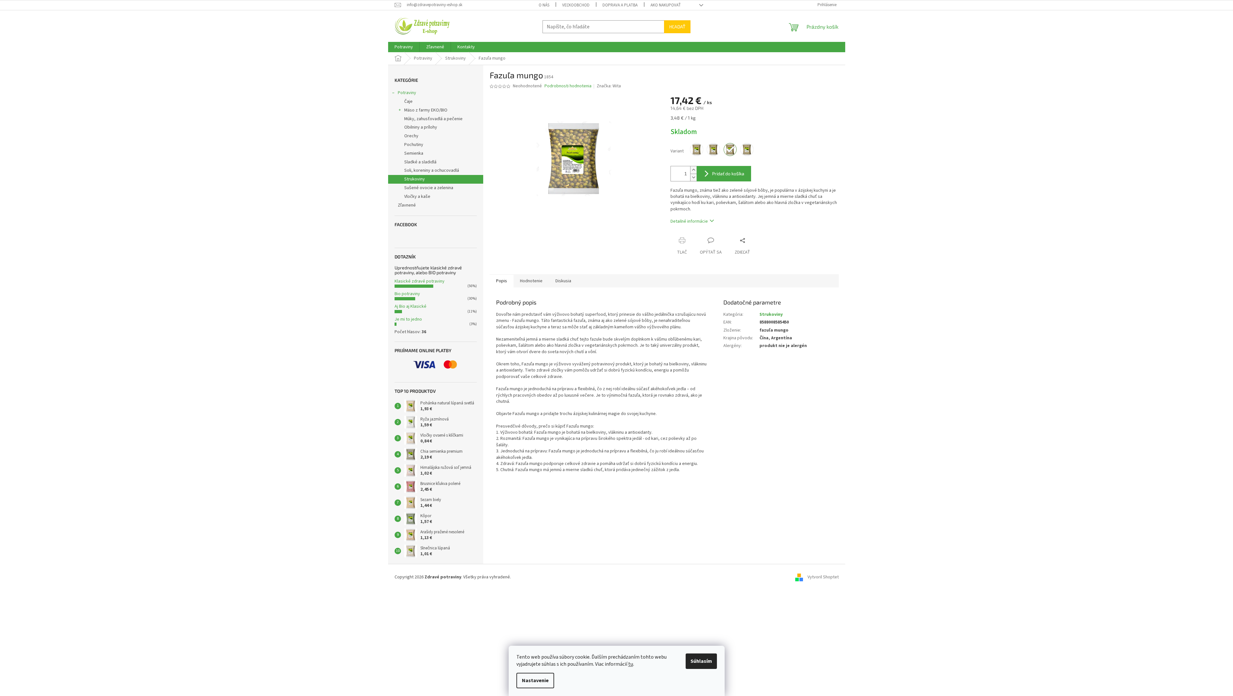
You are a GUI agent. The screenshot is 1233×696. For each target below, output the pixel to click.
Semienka (413, 153)
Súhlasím (701, 661)
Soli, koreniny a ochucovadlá (431, 170)
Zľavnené (407, 205)
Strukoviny (414, 179)
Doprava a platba (620, 5)
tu (630, 664)
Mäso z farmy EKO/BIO (425, 110)
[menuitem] (403, 47)
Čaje (408, 101)
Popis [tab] (501, 281)
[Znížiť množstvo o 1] (693, 177)
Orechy (411, 136)
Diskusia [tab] (563, 281)
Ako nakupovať (666, 5)
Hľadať (677, 26)
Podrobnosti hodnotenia (568, 86)
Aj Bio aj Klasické (410, 306)
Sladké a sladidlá (420, 162)
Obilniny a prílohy (420, 127)
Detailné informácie (689, 221)
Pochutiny (413, 144)
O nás (544, 5)
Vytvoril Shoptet (823, 577)
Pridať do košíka (728, 173)
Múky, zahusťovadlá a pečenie (433, 119)
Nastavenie (535, 680)
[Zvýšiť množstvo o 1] (693, 170)
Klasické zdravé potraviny (420, 281)
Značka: (609, 86)
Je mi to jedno (408, 319)
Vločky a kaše (417, 196)
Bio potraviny (407, 294)
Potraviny (407, 93)
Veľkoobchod (576, 5)
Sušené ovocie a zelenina (428, 188)
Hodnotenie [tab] (531, 281)
